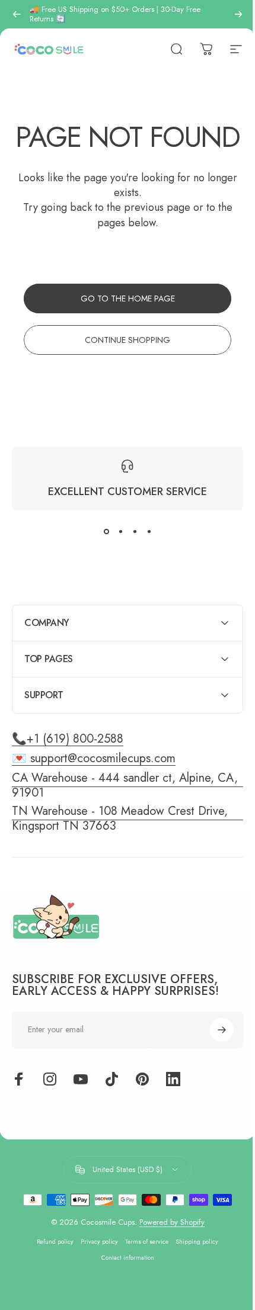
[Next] (238, 14)
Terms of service (142, 1270)
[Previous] (17, 14)
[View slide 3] (135, 532)
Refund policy (51, 1270)
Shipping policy (192, 1270)
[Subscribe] (213, 1058)
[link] (123, 847)
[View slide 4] (149, 532)
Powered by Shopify (167, 1250)
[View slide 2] (120, 532)
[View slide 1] (106, 532)
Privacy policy (95, 1270)
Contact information (123, 1286)
